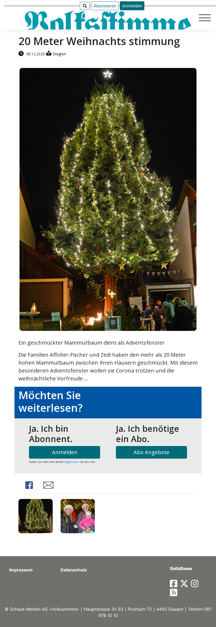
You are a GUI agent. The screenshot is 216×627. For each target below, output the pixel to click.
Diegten (59, 53)
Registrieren (72, 462)
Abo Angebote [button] (151, 452)
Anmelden (132, 5)
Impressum (21, 569)
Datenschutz (74, 569)
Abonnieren (105, 5)
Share (29, 485)
